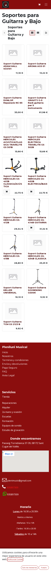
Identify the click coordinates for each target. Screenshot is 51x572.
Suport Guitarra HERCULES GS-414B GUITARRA (37, 220)
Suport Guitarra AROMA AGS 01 (37, 64)
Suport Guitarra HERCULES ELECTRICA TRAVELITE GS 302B (37, 142)
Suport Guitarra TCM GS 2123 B (12, 323)
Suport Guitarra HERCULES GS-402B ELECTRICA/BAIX (37, 180)
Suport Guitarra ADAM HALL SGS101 (12, 66)
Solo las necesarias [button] (29, 567)
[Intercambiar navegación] (46, 4)
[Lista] (38, 33)
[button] (6, 191)
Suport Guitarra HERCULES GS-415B (12, 256)
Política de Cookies (15, 559)
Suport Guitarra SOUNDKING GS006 (37, 290)
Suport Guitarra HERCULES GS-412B (12, 220)
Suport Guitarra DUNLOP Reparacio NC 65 (12, 100)
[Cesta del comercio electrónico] (39, 4)
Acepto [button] (44, 567)
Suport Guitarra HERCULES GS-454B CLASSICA (37, 256)
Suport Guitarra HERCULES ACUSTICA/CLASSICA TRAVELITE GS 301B (12, 142)
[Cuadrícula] (32, 33)
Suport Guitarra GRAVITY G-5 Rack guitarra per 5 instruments (37, 102)
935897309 (12, 487)
